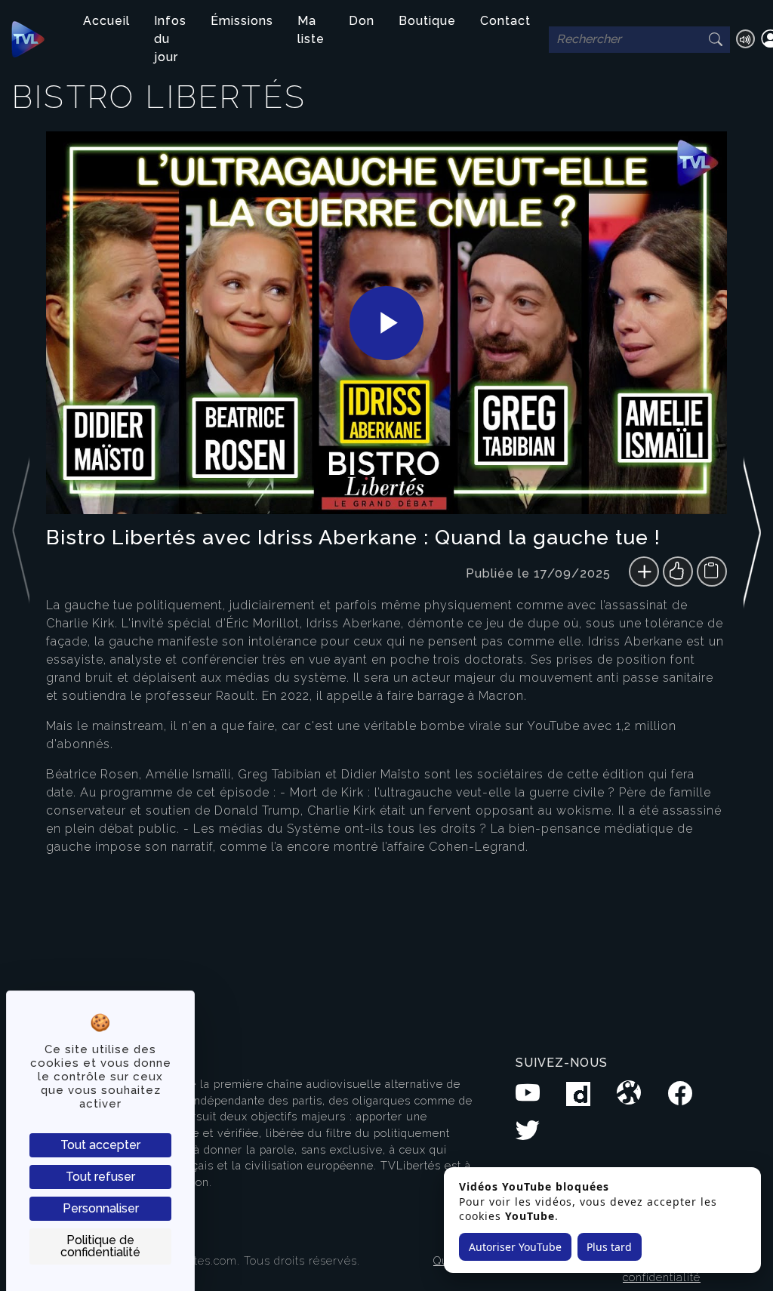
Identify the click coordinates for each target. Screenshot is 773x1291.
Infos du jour (170, 39)
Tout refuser (100, 1176)
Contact (505, 21)
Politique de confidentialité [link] (100, 1246)
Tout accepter (100, 1145)
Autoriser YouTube (515, 1247)
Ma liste (311, 30)
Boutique (427, 21)
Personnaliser (101, 1208)
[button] (752, 565)
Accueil (106, 21)
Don (361, 21)
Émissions (242, 21)
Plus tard (609, 1247)
